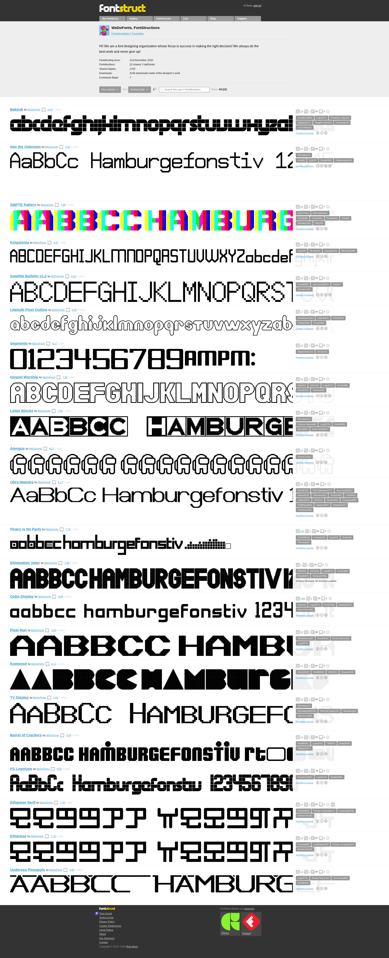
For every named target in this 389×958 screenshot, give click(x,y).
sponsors (249, 908)
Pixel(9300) (326, 160)
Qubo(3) (302, 251)
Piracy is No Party (25, 529)
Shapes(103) (347, 672)
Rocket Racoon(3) (340, 638)
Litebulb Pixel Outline (28, 310)
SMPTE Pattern (23, 205)
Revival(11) (315, 251)
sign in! (257, 5)
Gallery (133, 18)
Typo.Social (105, 913)
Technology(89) (340, 878)
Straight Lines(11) (323, 122)
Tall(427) (331, 743)
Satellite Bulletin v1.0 (28, 276)
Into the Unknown (25, 147)
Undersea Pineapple (27, 870)
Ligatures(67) (322, 505)
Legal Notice (106, 930)
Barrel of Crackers (26, 735)
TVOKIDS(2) (303, 537)
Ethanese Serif (22, 802)
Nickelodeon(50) (305, 318)
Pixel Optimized (320, 213)
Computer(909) (349, 500)
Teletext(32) (303, 495)
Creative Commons (304, 166)
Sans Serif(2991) (321, 284)
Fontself (246, 933)
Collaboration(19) (344, 160)
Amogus (17, 448)
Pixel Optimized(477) (322, 490)
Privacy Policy (107, 921)
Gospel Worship (24, 377)
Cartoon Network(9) (307, 424)
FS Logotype (21, 769)
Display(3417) (304, 122)
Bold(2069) (344, 743)
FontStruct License (304, 133)
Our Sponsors (106, 938)
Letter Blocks (21, 411)
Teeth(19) (346, 537)
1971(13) (314, 385)
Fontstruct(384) (305, 118)
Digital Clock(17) (305, 352)
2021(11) (318, 500)
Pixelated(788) (304, 510)
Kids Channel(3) (305, 609)
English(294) (336, 777)
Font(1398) (317, 218)
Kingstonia (19, 242)
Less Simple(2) (305, 127)
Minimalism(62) (348, 251)
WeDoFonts (33, 109)
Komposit (18, 664)
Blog (213, 18)
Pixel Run (18, 630)
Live (185, 18)
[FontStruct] (126, 11)
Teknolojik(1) (303, 542)
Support (242, 18)
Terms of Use (106, 917)
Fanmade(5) (303, 811)
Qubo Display (22, 596)
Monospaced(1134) (307, 711)
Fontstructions (120, 33)
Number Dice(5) (305, 815)
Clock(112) (322, 352)
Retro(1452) (332, 500)
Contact (103, 942)
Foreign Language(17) (324, 811)
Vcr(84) (301, 160)
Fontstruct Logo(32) (340, 118)
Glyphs (225, 933)
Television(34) (304, 223)
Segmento (19, 343)
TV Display (19, 697)
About (102, 934)
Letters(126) (319, 537)
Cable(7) (337, 284)
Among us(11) (304, 457)
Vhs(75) (312, 160)
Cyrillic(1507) (304, 500)
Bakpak (16, 109)
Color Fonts (303, 213)
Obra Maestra (21, 482)
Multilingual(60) (305, 505)
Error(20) (319, 223)
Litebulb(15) (323, 318)
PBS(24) (302, 385)
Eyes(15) (334, 537)
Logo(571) (321, 118)
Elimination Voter (25, 563)
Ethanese (18, 836)
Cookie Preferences (110, 926)
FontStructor (163, 18)
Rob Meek (132, 946)
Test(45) (345, 218)
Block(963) (303, 429)
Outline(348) (303, 323)
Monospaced (304, 155)
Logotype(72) (331, 251)
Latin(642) (350, 495)
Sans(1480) (335, 495)
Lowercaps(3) (342, 122)
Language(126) (346, 811)
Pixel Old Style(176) (329, 711)
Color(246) (303, 218)
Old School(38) (305, 716)
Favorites (138, 33)
